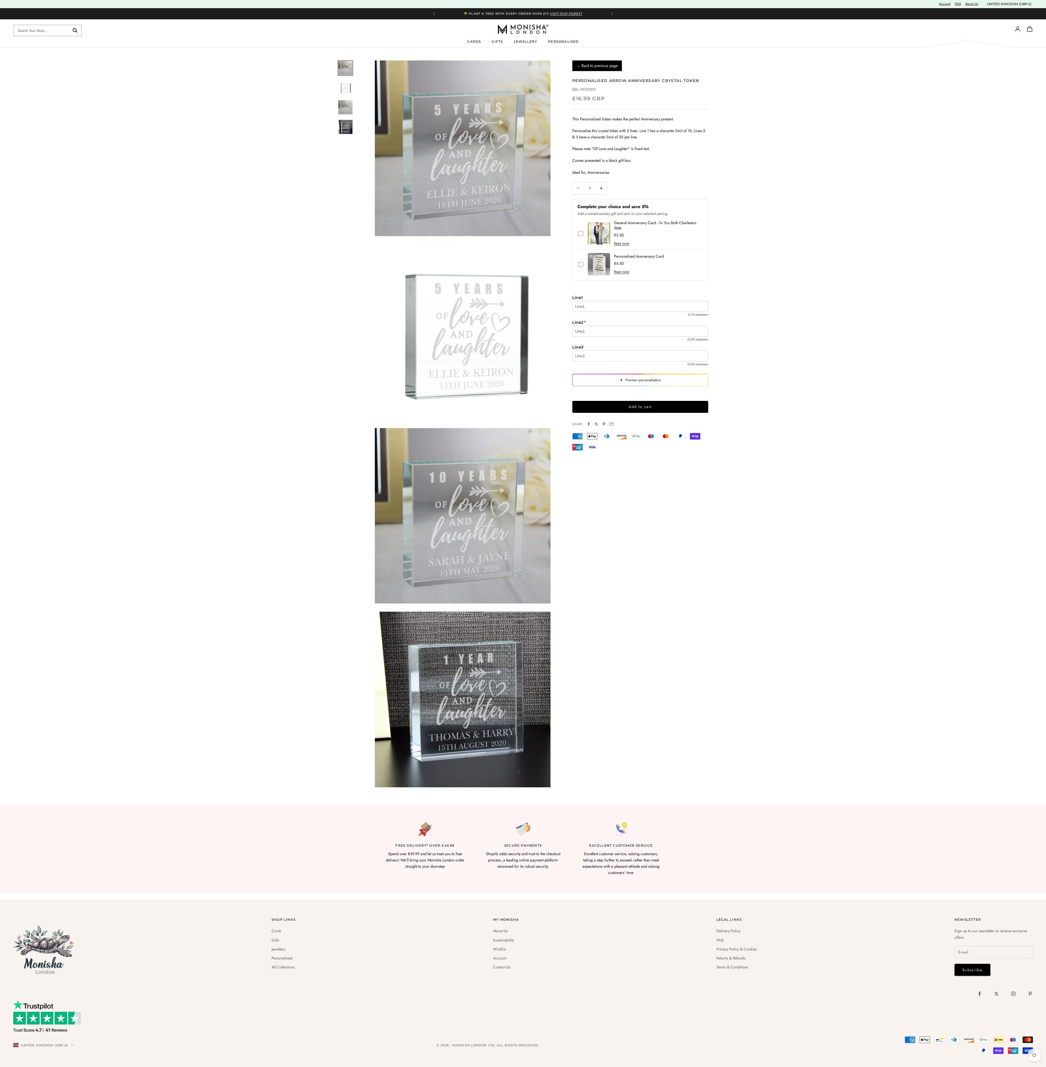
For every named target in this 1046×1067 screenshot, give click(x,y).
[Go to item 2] (345, 87)
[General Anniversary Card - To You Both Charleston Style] (599, 233)
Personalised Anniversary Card (639, 256)
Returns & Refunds (731, 958)
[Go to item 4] (345, 127)
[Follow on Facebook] (979, 993)
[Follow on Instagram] (1013, 993)
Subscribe (972, 970)
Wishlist (499, 949)
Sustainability (503, 940)
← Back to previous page (597, 65)
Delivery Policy (728, 931)
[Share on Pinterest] (604, 424)
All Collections (283, 967)
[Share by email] (611, 424)
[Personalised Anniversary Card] (599, 264)
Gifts (497, 41)
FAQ (958, 3)
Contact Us (501, 967)
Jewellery (525, 41)
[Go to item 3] (345, 107)
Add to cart (640, 406)
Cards (474, 41)
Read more (621, 243)
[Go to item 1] (345, 68)
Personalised (563, 41)
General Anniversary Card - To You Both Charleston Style (655, 225)
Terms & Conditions (732, 967)
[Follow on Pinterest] (1030, 993)
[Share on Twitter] (596, 424)
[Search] (75, 30)
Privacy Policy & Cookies (736, 949)
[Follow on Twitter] (996, 993)
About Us (971, 3)
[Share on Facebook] (588, 424)
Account (944, 3)
